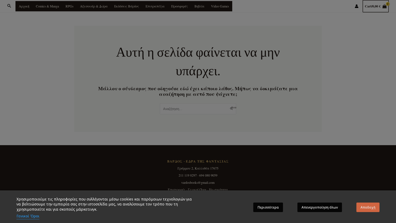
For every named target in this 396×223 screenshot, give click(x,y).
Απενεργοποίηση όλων (320, 207)
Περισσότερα (268, 207)
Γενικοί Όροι (27, 216)
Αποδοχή (368, 207)
